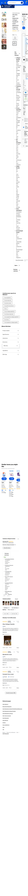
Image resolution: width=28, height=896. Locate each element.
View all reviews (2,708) (10, 692)
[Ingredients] (18, 350)
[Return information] (23, 25)
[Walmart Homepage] (5, 3)
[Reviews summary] (20, 30)
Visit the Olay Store (16, 12)
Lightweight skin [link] (8, 571)
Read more (5, 632)
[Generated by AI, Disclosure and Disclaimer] (7, 595)
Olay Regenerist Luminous (8, 713)
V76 (3, 729)
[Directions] (18, 342)
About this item (6, 326)
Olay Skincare (5, 720)
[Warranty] (17, 346)
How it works (26, 52)
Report (18, 647)
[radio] (15, 38)
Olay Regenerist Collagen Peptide (9, 711)
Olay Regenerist (6, 718)
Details (25, 142)
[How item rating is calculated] (15, 544)
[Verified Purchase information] (14, 621)
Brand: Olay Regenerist (7, 706)
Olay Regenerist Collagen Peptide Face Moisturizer (12, 708)
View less (10, 594)
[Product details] (18, 331)
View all (16, 598)
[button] (16, 53)
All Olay (4, 722)
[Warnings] (18, 354)
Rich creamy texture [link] (9, 576)
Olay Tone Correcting (7, 715)
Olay (3, 727)
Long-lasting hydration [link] (9, 558)
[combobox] (15, 2)
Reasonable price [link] (8, 591)
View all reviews (7, 547)
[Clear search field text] (20, 2)
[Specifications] (18, 334)
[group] (17, 31)
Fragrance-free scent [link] (9, 565)
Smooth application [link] (9, 582)
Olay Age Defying (6, 724)
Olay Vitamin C (5, 704)
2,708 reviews (10, 542)
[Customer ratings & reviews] (18, 538)
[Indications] (18, 338)
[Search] (22, 3)
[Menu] (2, 3)
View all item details (19, 260)
